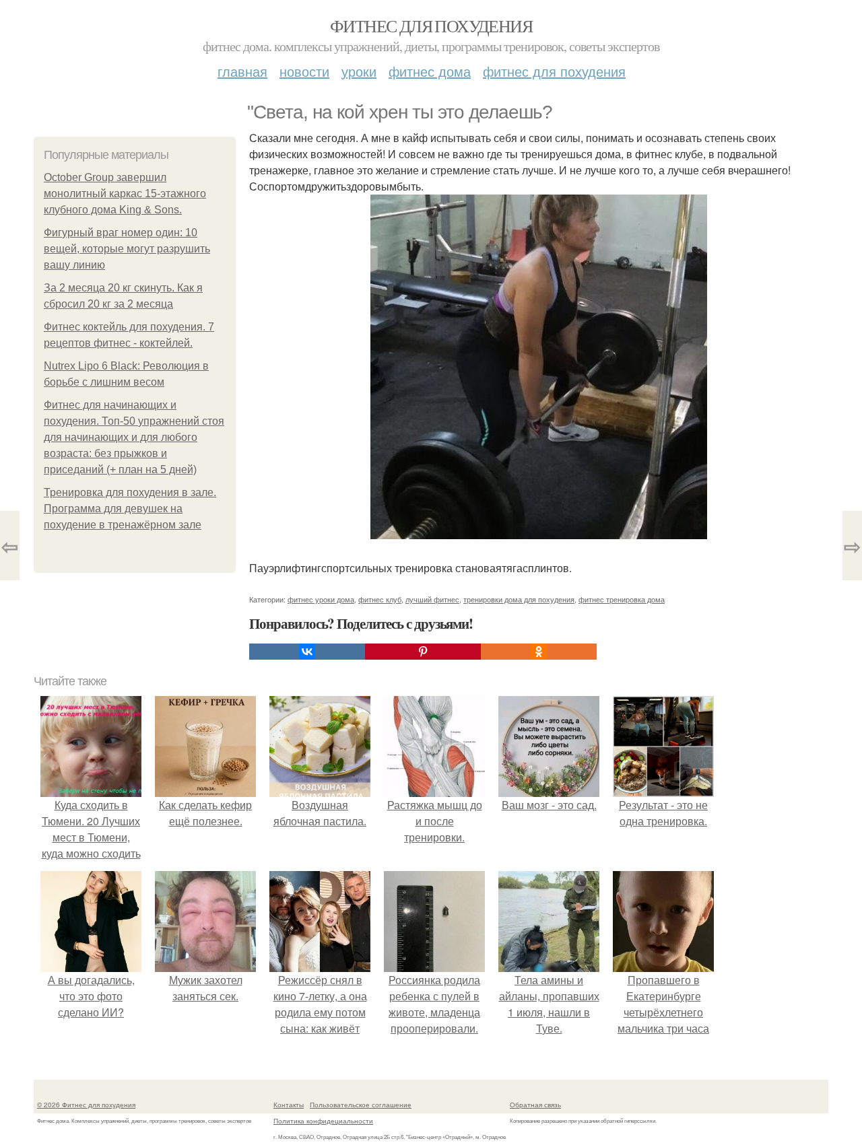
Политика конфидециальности (323, 1120)
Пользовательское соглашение (360, 1104)
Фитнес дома (430, 71)
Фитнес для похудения (431, 25)
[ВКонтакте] (307, 652)
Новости (304, 71)
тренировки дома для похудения (518, 599)
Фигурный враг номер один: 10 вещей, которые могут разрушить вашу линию (127, 249)
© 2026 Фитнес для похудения (86, 1104)
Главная (242, 71)
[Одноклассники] (539, 652)
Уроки (358, 71)
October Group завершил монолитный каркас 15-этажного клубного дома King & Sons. (125, 193)
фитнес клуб (379, 599)
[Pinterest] (423, 652)
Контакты (288, 1104)
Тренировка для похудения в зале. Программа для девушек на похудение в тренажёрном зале (130, 508)
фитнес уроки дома (321, 599)
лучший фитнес (432, 599)
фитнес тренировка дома (621, 599)
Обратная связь (535, 1104)
